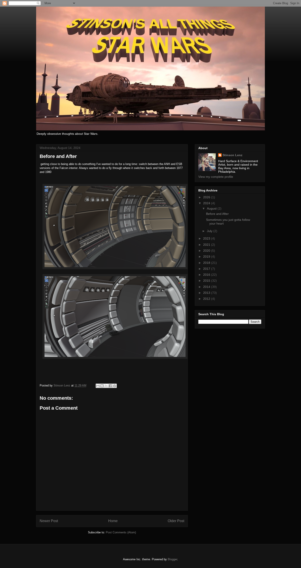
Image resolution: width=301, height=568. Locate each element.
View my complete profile (215, 176)
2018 (207, 262)
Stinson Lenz (232, 155)
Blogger (172, 559)
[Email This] (98, 386)
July (210, 231)
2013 (207, 292)
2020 (207, 250)
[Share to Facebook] (110, 386)
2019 (207, 256)
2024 (207, 203)
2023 (207, 238)
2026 (207, 197)
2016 (207, 274)
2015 (207, 280)
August (212, 208)
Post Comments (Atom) (121, 532)
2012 (207, 298)
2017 (207, 268)
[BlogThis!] (102, 386)
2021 (207, 244)
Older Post (176, 521)
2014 (207, 287)
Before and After (217, 214)
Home (113, 521)
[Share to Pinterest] (114, 386)
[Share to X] (106, 386)
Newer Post (49, 521)
